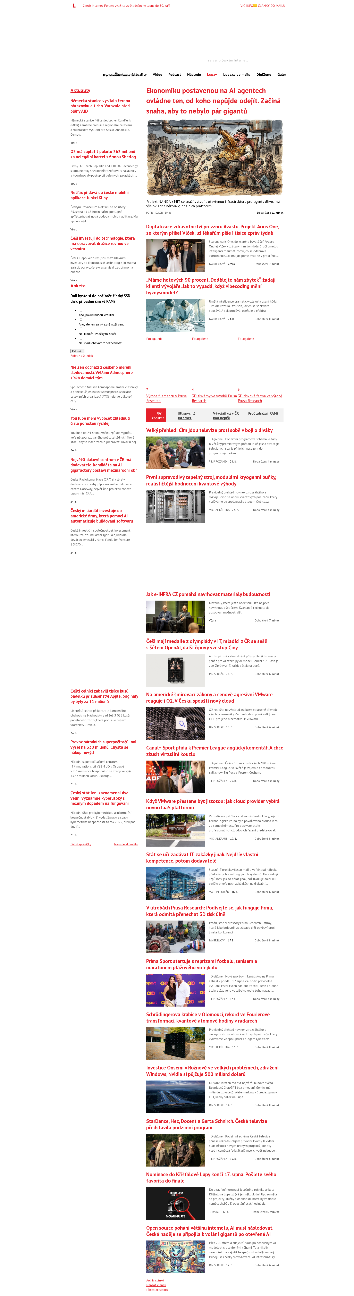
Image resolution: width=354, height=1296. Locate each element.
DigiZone (263, 74)
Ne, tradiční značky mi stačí (97, 334)
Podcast (174, 74)
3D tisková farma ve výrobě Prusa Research (260, 398)
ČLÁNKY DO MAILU (271, 5)
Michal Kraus (218, 838)
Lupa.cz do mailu (236, 74)
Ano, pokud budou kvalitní (96, 315)
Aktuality (139, 74)
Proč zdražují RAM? (263, 413)
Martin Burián (219, 892)
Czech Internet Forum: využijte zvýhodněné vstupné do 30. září (126, 5)
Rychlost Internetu (107, 75)
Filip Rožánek (218, 461)
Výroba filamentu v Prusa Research (166, 398)
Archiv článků (155, 1280)
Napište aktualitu (126, 844)
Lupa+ (212, 74)
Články (120, 74)
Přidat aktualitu (157, 1290)
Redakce (214, 1212)
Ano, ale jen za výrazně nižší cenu (101, 324)
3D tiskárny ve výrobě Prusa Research (214, 398)
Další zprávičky (80, 844)
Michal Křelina (219, 510)
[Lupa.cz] (75, 5)
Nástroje (194, 74)
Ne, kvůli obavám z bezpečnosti (100, 343)
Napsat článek (156, 1285)
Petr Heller (154, 212)
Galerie (283, 74)
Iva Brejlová (217, 264)
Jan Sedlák (216, 674)
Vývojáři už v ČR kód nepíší (226, 415)
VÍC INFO (247, 5)
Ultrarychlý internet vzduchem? (187, 417)
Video (157, 74)
